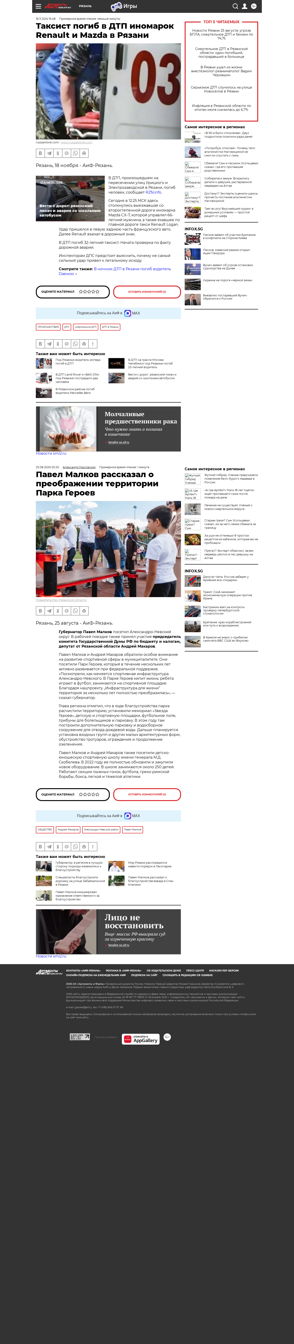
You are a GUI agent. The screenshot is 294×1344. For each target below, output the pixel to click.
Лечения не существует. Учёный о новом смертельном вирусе (228, 507)
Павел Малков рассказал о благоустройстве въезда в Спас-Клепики (151, 881)
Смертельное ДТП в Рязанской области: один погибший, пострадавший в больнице (221, 53)
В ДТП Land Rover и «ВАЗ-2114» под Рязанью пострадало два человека (77, 378)
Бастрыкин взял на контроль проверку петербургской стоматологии (224, 610)
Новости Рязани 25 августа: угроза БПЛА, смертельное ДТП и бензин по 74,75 (221, 34)
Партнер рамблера (106, 1037)
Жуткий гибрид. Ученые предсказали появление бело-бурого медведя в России (231, 478)
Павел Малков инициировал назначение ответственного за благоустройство (77, 895)
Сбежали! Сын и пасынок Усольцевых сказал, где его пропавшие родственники (231, 166)
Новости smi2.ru (51, 453)
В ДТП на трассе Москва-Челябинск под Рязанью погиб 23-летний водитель (150, 363)
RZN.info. (154, 192)
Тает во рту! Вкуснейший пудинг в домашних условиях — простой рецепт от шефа (228, 212)
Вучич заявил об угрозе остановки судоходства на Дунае (228, 267)
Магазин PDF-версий (224, 970)
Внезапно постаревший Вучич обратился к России (225, 297)
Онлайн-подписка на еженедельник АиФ (96, 975)
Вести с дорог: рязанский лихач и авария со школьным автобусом (152, 376)
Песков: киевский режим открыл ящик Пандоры (226, 251)
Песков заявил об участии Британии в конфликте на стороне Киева (229, 236)
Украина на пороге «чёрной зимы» (227, 280)
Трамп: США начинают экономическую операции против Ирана (227, 595)
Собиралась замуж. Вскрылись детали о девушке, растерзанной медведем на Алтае (228, 182)
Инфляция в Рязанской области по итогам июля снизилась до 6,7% (221, 108)
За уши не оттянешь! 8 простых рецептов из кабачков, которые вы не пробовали (231, 539)
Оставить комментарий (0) (147, 291)
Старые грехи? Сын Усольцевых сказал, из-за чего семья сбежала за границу (230, 524)
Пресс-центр (195, 970)
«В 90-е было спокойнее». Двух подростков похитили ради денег (228, 134)
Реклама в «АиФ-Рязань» (123, 970)
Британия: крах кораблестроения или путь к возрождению (227, 624)
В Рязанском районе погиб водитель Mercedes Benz (75, 391)
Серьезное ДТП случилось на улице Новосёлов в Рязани (221, 89)
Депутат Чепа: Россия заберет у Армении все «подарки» (226, 578)
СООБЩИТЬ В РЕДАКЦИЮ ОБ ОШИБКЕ (188, 975)
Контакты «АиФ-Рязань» (83, 970)
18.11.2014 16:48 (46, 18)
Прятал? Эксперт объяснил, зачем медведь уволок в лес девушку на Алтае (228, 554)
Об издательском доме (164, 970)
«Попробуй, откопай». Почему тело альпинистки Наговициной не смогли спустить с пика (229, 151)
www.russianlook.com (76, 142)
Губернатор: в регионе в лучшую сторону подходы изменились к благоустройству (79, 866)
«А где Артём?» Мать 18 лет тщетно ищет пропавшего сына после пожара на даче (229, 493)
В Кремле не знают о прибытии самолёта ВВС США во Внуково (226, 639)
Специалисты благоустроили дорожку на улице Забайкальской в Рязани (80, 881)
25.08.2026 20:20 (47, 467)
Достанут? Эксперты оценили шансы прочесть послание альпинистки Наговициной (231, 197)
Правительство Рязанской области (61, 600)
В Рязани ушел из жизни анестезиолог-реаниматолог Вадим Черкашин (221, 71)
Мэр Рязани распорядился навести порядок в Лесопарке (149, 864)
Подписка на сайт (144, 975)
